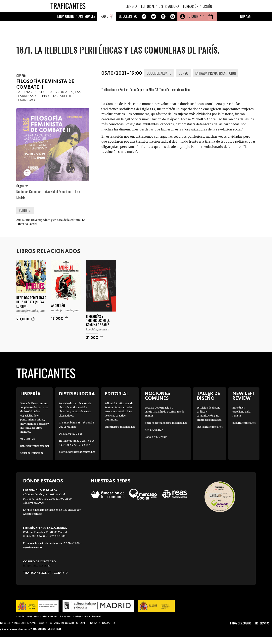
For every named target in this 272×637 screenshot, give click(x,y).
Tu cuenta (194, 16)
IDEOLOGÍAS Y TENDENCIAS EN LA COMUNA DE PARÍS (98, 321)
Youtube (172, 16)
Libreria (131, 6)
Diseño (207, 6)
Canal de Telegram (31, 452)
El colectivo (128, 16)
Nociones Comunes (157, 396)
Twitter (153, 16)
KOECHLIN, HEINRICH (97, 329)
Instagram (163, 16)
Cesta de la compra (210, 16)
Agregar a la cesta (33, 318)
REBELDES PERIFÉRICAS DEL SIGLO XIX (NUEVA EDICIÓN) (31, 302)
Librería (30, 394)
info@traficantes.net (36, 565)
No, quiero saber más (47, 628)
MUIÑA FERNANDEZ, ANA (30, 311)
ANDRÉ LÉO (58, 306)
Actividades (86, 16)
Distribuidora (169, 6)
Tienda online (64, 16)
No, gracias (262, 623)
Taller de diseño (208, 396)
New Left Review (243, 396)
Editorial (148, 6)
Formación (190, 6)
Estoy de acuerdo (240, 623)
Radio (105, 16)
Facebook (144, 16)
